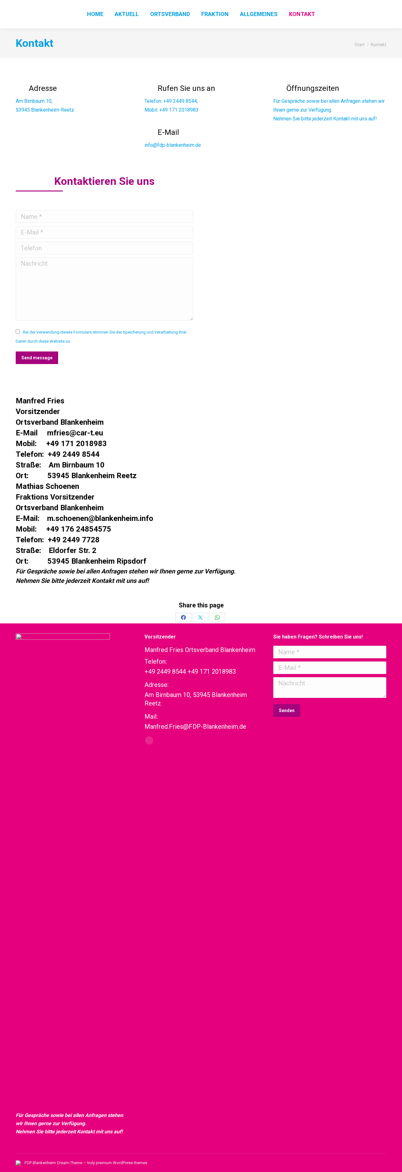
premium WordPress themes (121, 1162)
